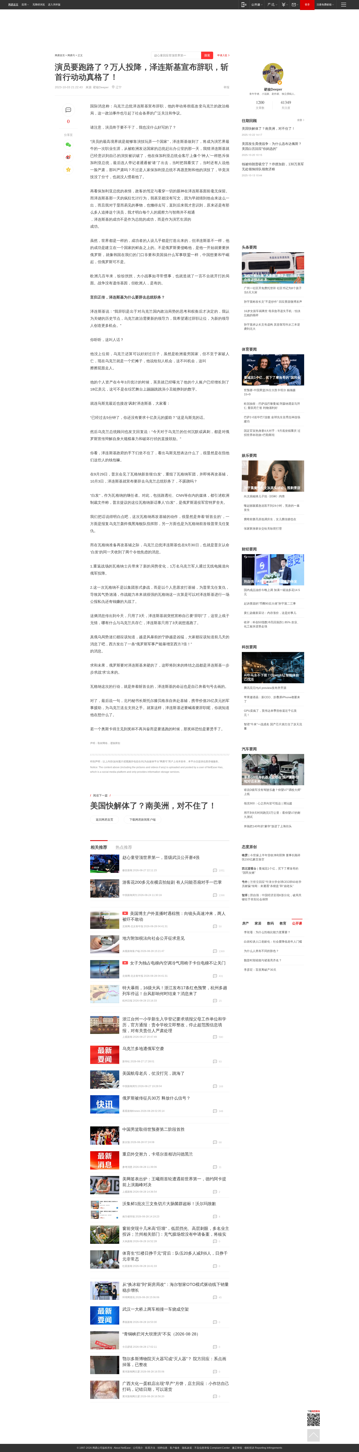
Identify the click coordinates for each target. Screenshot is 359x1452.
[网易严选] (271, 4)
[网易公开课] (257, 4)
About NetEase (122, 1447)
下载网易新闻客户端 (142, 819)
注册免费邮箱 (324, 4)
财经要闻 (249, 549)
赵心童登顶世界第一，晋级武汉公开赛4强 (160, 857)
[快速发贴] (68, 110)
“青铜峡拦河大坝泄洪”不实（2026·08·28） (161, 1334)
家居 (258, 923)
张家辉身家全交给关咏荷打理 (263, 528)
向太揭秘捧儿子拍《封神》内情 (264, 496)
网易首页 (13, 4)
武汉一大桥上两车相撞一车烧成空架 (155, 1309)
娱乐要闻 (249, 455)
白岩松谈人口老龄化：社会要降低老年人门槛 (273, 941)
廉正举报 (237, 1447)
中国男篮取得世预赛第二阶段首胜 (153, 1129)
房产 (245, 923)
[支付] (284, 4)
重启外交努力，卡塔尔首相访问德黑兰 (157, 1154)
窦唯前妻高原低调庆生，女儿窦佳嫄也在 (270, 519)
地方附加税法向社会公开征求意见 (153, 938)
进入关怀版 (54, 4)
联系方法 (150, 1447)
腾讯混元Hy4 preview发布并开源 (265, 687)
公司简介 (138, 1447)
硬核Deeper (101, 87)
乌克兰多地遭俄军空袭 (143, 1048)
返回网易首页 (104, 819)
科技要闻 (249, 647)
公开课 (297, 923)
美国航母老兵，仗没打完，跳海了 (153, 1073)
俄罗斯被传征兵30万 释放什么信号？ (156, 1098)
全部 (299, 120)
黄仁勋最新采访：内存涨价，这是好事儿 (270, 613)
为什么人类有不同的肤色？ (261, 951)
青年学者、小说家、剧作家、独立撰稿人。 (273, 93)
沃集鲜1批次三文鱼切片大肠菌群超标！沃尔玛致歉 (169, 1203)
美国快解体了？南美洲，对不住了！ (153, 805)
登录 (307, 4)
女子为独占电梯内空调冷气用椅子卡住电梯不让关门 (178, 963)
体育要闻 (249, 349)
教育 (283, 923)
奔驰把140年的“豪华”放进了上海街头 (268, 826)
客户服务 (175, 1447)
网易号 (71, 55)
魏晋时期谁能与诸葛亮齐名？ (263, 960)
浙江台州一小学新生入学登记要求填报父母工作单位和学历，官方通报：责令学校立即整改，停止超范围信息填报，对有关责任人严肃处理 (174, 1025)
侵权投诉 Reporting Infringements (263, 1447)
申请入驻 (222, 55)
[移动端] (244, 4)
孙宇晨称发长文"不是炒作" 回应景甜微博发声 (273, 301)
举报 (226, 87)
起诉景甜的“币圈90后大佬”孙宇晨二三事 (270, 603)
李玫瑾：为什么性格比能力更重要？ (267, 932)
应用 (24, 4)
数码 (270, 923)
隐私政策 (187, 1447)
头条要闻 (249, 247)
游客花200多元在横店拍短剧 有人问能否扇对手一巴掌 (172, 882)
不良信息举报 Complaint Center (212, 1447)
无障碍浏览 (38, 4)
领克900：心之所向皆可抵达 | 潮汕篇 (268, 803)
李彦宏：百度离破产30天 (260, 969)
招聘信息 (162, 1447)
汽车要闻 (249, 749)
